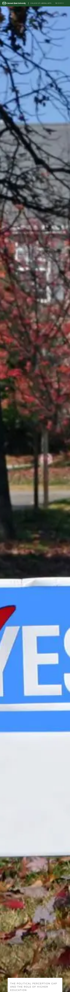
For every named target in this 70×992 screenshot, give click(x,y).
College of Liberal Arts (40, 3)
